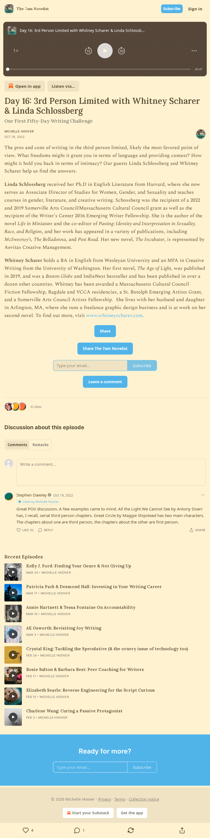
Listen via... (63, 86)
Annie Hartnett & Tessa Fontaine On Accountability (80, 607)
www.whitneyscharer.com (114, 315)
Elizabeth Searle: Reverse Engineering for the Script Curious (90, 690)
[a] (13, 572)
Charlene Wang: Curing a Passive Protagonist (74, 710)
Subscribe (171, 8)
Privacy (104, 799)
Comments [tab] (17, 444)
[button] (16, 50)
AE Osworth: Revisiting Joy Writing (63, 628)
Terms (120, 799)
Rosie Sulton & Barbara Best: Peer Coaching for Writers (85, 669)
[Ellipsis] (203, 495)
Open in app (28, 86)
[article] (105, 572)
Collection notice (144, 799)
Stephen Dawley (31, 495)
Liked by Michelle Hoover (41, 502)
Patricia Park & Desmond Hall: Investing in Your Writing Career (94, 586)
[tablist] (28, 444)
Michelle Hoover (19, 131)
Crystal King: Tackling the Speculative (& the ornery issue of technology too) (107, 648)
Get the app (132, 812)
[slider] (99, 69)
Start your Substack (90, 812)
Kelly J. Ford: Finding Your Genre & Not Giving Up (78, 565)
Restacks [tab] (40, 444)
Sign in (195, 8)
